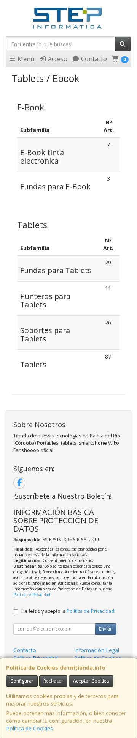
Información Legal (96, 650)
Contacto (93, 59)
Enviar (105, 629)
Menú (25, 59)
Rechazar (53, 681)
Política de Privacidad (31, 594)
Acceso (56, 59)
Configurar (21, 681)
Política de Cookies (29, 728)
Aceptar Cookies (91, 681)
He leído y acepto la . (68, 611)
